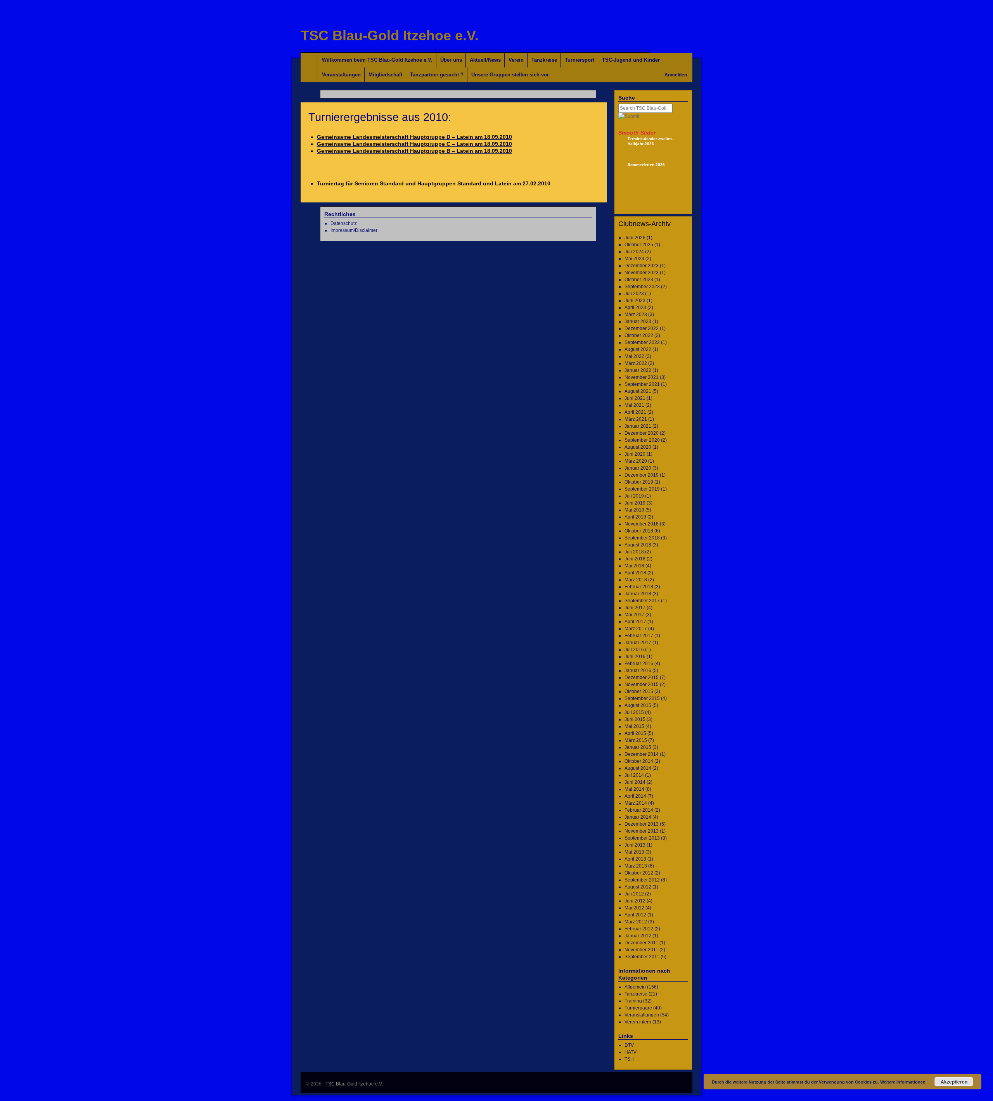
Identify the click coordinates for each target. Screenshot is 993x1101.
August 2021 (638, 391)
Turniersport (579, 60)
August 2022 (638, 349)
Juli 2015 (634, 712)
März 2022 (636, 363)
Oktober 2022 (639, 335)
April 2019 (635, 517)
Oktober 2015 (639, 691)
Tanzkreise (544, 60)
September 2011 (642, 956)
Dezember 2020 (642, 433)
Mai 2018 (634, 566)
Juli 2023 (634, 293)
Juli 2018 (634, 552)
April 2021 (635, 412)
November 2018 (642, 524)
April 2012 (635, 915)
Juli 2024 (634, 251)
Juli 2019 (634, 496)
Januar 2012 (638, 936)
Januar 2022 (638, 370)
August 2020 (638, 447)
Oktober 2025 (639, 244)
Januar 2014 (638, 817)
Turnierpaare (638, 1008)
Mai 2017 (634, 614)
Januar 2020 (638, 468)
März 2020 (636, 461)
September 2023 (642, 286)
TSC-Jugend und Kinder (631, 60)
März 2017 (636, 628)
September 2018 (642, 538)
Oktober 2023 (639, 279)
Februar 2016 (639, 663)
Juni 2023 (635, 300)
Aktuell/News (485, 60)
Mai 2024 (634, 258)
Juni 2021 (635, 398)
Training (633, 1001)
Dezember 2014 (642, 754)
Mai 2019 (634, 510)
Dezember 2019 (642, 475)
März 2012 (636, 922)
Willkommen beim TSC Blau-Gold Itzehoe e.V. (377, 60)
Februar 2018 (639, 586)
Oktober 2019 (639, 482)
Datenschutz (343, 223)
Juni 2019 (635, 503)
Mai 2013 (634, 852)
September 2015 (642, 698)
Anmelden (675, 75)
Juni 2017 (635, 607)
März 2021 (636, 419)
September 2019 (642, 489)
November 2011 (641, 949)
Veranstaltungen (341, 75)
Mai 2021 (634, 405)
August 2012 (638, 887)
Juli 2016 (634, 649)
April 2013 (635, 859)
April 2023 (635, 307)
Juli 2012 (634, 894)
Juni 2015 (635, 719)
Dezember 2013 (642, 824)
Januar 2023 (638, 321)
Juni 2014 (635, 782)
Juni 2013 (635, 845)
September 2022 (642, 342)
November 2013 (642, 831)
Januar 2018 (638, 593)
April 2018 (635, 573)
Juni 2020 (635, 454)
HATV (631, 1052)
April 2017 (635, 621)
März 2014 (636, 803)
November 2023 (642, 272)
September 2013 (642, 838)
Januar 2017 (638, 642)
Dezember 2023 (642, 265)
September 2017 (642, 600)
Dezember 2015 (642, 677)
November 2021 (642, 377)
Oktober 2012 (639, 873)
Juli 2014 (634, 775)
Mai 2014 (634, 789)
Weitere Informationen (903, 1082)
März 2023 (636, 314)
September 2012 (642, 880)
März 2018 (636, 579)
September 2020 (642, 440)
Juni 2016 (635, 656)
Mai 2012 (634, 908)
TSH (629, 1059)
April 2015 (635, 733)
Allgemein (635, 987)
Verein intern (638, 1022)
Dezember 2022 (642, 328)
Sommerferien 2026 (646, 164)
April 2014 (635, 796)
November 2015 (642, 684)
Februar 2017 (639, 635)
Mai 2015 (634, 726)
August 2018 (638, 545)
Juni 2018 (635, 559)
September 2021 (642, 384)
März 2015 (636, 740)
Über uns (451, 60)
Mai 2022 (634, 356)
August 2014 (638, 768)
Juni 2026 (635, 237)
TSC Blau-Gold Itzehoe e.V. (390, 35)
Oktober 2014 (639, 761)
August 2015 (638, 705)
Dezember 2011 (641, 942)
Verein (516, 60)
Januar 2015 (638, 747)
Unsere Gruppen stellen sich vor (510, 75)
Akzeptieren (954, 1081)
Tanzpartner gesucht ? (437, 75)
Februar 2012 (639, 929)
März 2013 (636, 866)
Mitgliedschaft (385, 75)
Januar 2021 (638, 426)
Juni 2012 (635, 901)
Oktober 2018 (639, 531)
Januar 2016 (638, 670)
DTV (629, 1045)
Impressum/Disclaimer (353, 230)
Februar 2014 (639, 810)
